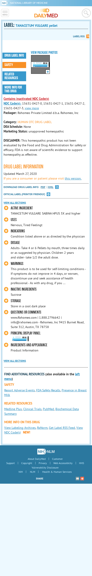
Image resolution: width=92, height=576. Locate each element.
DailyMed (46, 12)
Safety (8, 65)
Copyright (26, 463)
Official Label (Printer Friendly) (24, 194)
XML (50, 187)
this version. (73, 178)
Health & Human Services (57, 471)
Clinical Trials (32, 409)
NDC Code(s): (12, 103)
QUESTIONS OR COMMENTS (26, 312)
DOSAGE (15, 242)
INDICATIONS (18, 231)
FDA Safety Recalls (48, 390)
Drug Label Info (14, 55)
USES (14, 219)
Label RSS (79, 36)
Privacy (43, 463)
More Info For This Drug (13, 89)
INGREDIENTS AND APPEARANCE (29, 345)
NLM (32, 471)
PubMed (48, 409)
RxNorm (42, 428)
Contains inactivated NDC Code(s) (26, 99)
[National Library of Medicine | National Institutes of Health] (45, 451)
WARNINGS (17, 263)
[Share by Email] (77, 478)
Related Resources (11, 76)
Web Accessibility (63, 463)
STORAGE (16, 301)
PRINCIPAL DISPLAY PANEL (25, 333)
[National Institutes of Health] (5, 2)
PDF (43, 187)
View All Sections (15, 202)
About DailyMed (37, 458)
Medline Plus (13, 409)
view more (32, 108)
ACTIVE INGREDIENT (22, 208)
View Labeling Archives (20, 428)
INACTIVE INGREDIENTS (24, 289)
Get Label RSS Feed (62, 428)
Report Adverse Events (19, 390)
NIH (21, 471)
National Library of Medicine (29, 2)
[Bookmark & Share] (82, 478)
